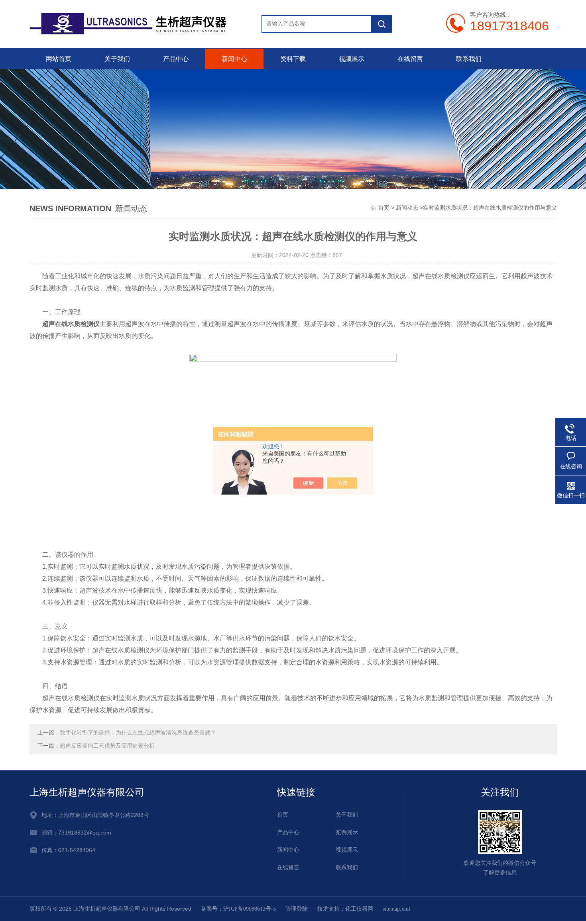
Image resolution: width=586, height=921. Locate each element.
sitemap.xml (396, 909)
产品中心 (176, 58)
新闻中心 (234, 58)
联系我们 (469, 58)
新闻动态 (407, 208)
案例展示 (347, 832)
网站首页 (58, 58)
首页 (383, 208)
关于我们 (117, 58)
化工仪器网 (359, 909)
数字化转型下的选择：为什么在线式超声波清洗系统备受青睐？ (138, 733)
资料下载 (293, 58)
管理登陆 (296, 909)
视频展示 (351, 58)
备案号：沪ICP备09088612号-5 (238, 909)
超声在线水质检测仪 (71, 323)
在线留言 (410, 58)
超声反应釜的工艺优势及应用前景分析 (107, 746)
